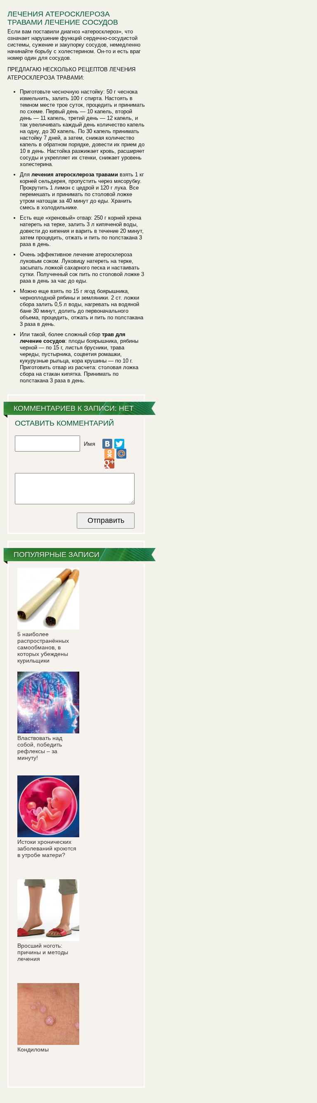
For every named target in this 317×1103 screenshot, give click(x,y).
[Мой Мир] (121, 454)
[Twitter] (119, 444)
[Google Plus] (109, 463)
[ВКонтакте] (107, 444)
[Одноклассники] (109, 454)
